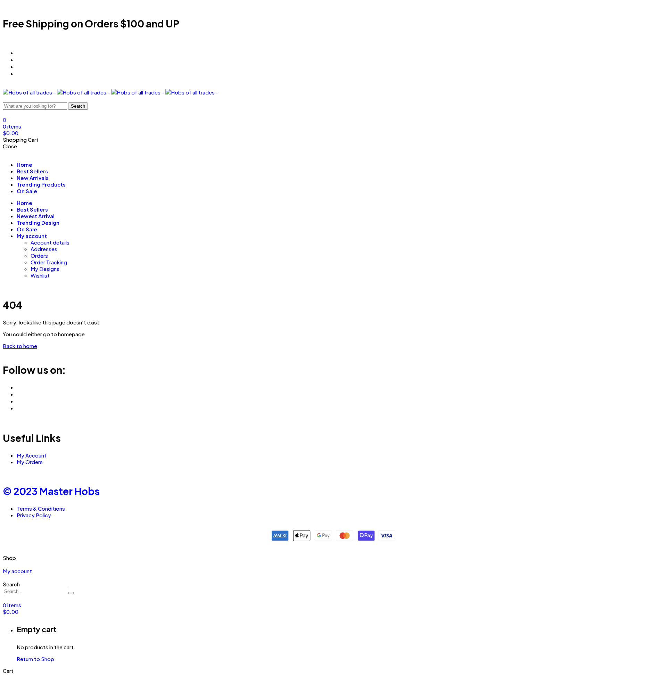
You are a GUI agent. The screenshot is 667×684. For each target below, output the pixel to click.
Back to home (20, 346)
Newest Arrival (36, 216)
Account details (50, 242)
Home (24, 164)
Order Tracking (49, 262)
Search (78, 106)
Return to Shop (35, 659)
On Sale (27, 191)
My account (32, 235)
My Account (32, 455)
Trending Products (41, 184)
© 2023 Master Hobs (51, 491)
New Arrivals (33, 177)
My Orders (30, 462)
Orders (39, 255)
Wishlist (40, 275)
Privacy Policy (34, 515)
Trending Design (38, 222)
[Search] (71, 593)
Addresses (44, 249)
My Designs (45, 268)
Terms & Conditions (41, 508)
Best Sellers (32, 171)
